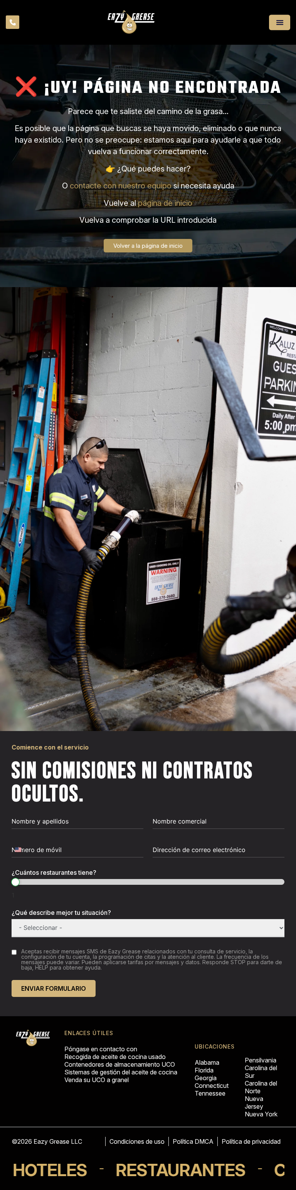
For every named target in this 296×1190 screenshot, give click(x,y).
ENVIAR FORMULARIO (53, 988)
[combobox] (20, 849)
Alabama (207, 1062)
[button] (279, 22)
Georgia (206, 1078)
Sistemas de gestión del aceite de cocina (120, 1072)
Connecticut (212, 1085)
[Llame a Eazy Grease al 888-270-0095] (13, 23)
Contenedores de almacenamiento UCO (119, 1064)
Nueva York (261, 1114)
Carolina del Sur (261, 1071)
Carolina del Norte (261, 1087)
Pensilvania (260, 1060)
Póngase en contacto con (100, 1049)
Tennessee (210, 1093)
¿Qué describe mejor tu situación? (61, 912)
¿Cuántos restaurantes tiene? (54, 872)
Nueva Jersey (254, 1102)
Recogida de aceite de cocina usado (115, 1057)
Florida (204, 1070)
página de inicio (165, 203)
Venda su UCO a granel (96, 1080)
